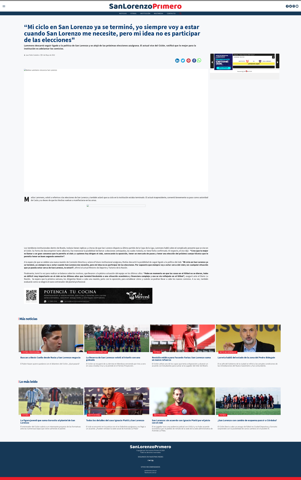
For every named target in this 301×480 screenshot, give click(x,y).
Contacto (171, 13)
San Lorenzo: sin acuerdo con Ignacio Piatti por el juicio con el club (181, 421)
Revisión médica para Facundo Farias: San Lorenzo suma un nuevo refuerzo (181, 358)
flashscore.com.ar (150, 473)
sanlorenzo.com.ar (150, 471)
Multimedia (158, 13)
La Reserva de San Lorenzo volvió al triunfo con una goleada (113, 358)
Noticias (123, 13)
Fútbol (134, 13)
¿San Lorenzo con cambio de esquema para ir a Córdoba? (247, 420)
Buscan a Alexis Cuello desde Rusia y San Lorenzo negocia (50, 357)
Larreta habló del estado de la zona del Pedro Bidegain (246, 357)
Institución (145, 13)
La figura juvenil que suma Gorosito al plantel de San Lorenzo (47, 421)
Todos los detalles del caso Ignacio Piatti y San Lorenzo (115, 420)
